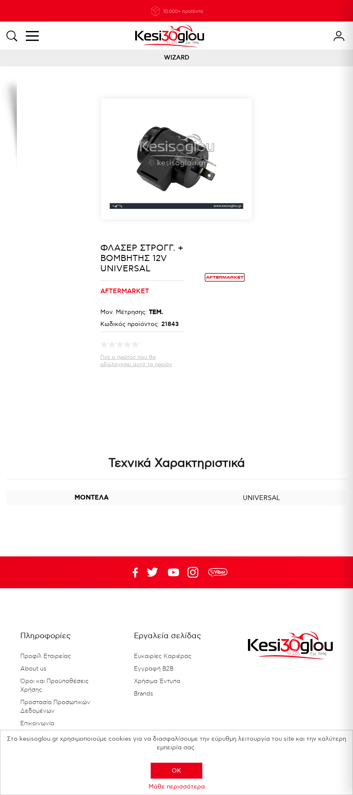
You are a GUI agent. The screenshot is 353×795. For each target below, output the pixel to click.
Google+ (194, 572)
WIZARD (176, 57)
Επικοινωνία (37, 723)
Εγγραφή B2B (153, 668)
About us (33, 668)
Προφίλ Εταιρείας (45, 656)
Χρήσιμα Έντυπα (157, 681)
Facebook (131, 572)
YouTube (152, 572)
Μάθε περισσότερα (177, 786)
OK (176, 770)
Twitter (173, 572)
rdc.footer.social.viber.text (217, 572)
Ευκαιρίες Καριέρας (163, 656)
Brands (143, 693)
